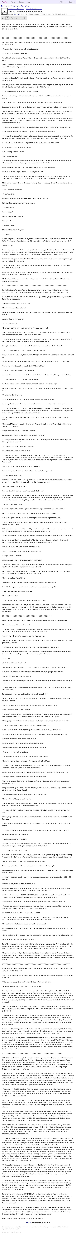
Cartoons (15, 6)
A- (3, 18)
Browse (13, 2)
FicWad (4, 2)
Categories (5, 6)
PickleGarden (30, 9)
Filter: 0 (62, 2)
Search (21, 2)
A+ (12, 18)
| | (24, 18)
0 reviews (38, 9)
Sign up (28, 1223)
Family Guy (25, 6)
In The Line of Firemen (16, 9)
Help (28, 2)
